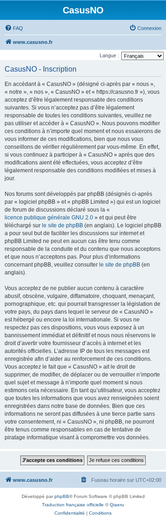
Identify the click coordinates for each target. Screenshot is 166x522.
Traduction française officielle (73, 504)
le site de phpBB (62, 225)
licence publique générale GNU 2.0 (49, 217)
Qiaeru (117, 504)
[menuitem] (14, 28)
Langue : (109, 55)
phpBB (61, 496)
